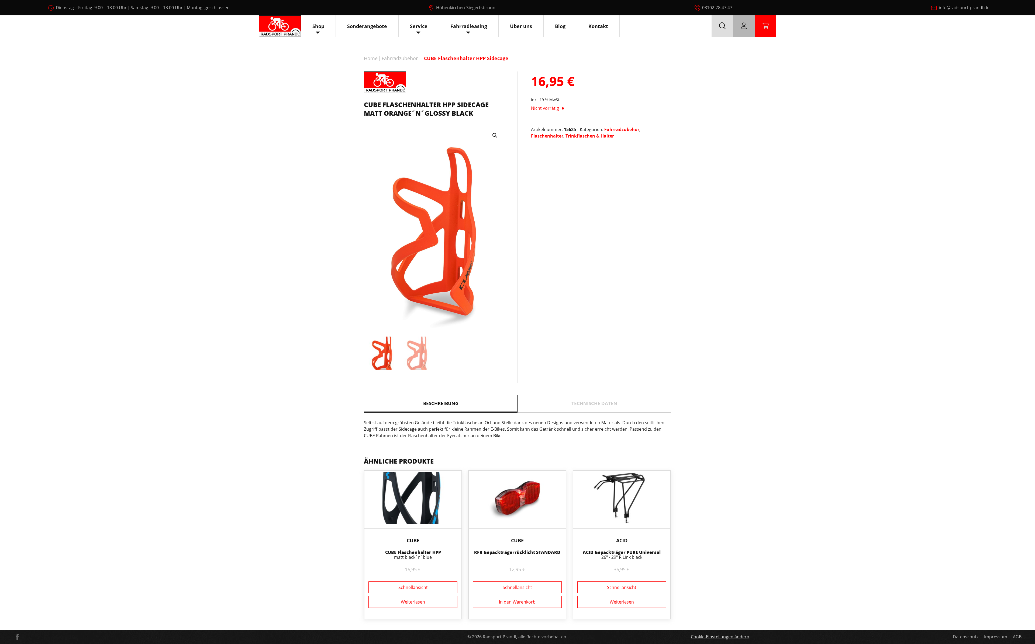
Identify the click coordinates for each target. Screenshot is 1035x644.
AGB (1017, 637)
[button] (495, 135)
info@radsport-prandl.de (964, 8)
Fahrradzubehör (400, 58)
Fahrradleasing (468, 26)
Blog (560, 26)
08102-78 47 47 (717, 8)
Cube (413, 540)
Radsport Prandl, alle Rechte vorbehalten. (525, 637)
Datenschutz (965, 637)
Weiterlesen (413, 602)
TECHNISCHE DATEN (594, 403)
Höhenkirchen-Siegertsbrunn (465, 8)
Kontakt (598, 26)
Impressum (995, 637)
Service (418, 26)
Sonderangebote (367, 26)
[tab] (441, 404)
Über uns (521, 26)
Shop (318, 26)
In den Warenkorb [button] (517, 602)
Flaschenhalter (547, 136)
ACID (621, 540)
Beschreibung (440, 403)
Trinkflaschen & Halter (589, 136)
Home (371, 58)
